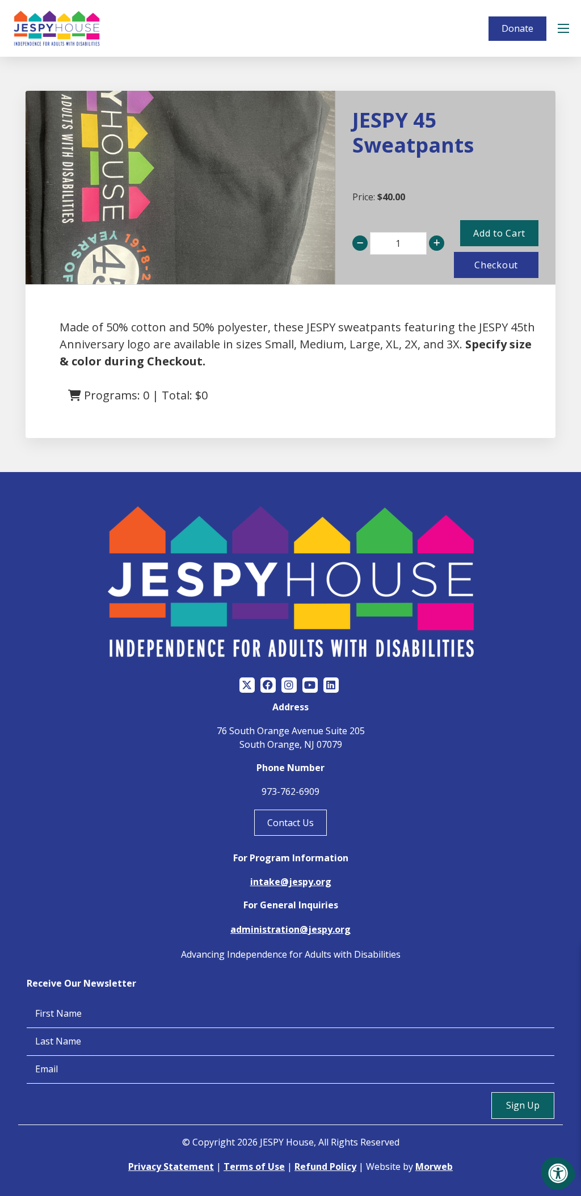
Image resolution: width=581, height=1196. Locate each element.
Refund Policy (325, 1166)
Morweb (434, 1166)
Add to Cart (499, 233)
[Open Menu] (565, 28)
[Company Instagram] (289, 685)
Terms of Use (254, 1166)
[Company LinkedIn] (331, 685)
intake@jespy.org (290, 881)
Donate (517, 28)
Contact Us (290, 822)
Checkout (496, 265)
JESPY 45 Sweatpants (413, 132)
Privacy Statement (171, 1166)
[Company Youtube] (310, 685)
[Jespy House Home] (56, 28)
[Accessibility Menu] (558, 1173)
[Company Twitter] (247, 685)
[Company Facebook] (268, 685)
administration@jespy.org (290, 929)
